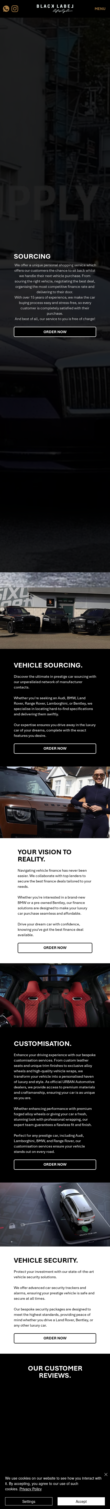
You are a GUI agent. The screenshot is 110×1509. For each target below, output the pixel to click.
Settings (28, 1501)
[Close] (103, 1477)
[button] (100, 9)
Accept (81, 1501)
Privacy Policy (30, 1488)
